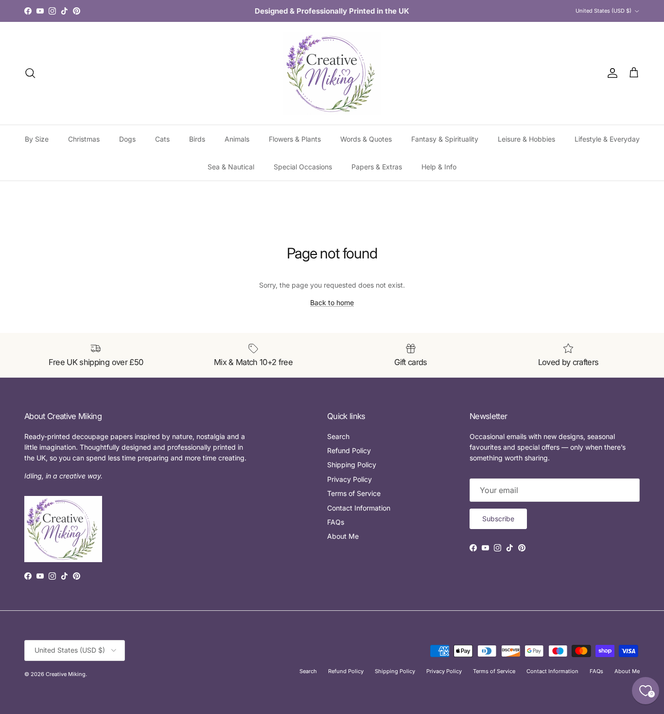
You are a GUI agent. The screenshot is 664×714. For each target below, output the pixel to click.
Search (338, 436)
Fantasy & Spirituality (444, 139)
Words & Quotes (366, 139)
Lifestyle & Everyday (607, 139)
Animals (237, 139)
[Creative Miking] (332, 73)
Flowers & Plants (295, 139)
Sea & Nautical (231, 167)
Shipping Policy (351, 464)
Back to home (332, 302)
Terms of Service (354, 493)
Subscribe (498, 518)
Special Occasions (303, 167)
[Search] (30, 73)
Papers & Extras (376, 167)
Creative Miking (66, 674)
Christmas (84, 139)
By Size (37, 139)
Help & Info (438, 167)
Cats (162, 139)
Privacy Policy (349, 479)
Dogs (127, 139)
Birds (197, 139)
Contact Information (358, 508)
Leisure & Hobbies (526, 139)
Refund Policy (349, 450)
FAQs (335, 522)
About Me (343, 536)
